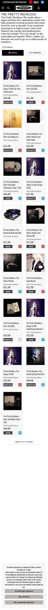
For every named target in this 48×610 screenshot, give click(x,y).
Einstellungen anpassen (24, 591)
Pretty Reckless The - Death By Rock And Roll (12, 231)
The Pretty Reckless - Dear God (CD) (34, 87)
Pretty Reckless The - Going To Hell (11, 373)
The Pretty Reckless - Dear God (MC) (11, 325)
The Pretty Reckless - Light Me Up (34, 279)
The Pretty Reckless (10, 95)
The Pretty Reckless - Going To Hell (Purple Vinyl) (34, 184)
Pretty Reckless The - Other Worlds (11, 279)
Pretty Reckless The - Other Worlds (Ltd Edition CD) (34, 232)
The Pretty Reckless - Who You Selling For (11, 135)
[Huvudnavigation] (3, 8)
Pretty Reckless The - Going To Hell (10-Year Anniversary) (11, 88)
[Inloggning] (39, 8)
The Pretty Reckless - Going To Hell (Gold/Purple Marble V (34, 326)
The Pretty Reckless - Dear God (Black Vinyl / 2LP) (12, 419)
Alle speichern (24, 597)
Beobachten (8, 102)
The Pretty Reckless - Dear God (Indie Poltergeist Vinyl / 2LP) (12, 184)
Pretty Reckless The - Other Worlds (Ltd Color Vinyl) (34, 136)
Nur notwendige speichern (24, 602)
